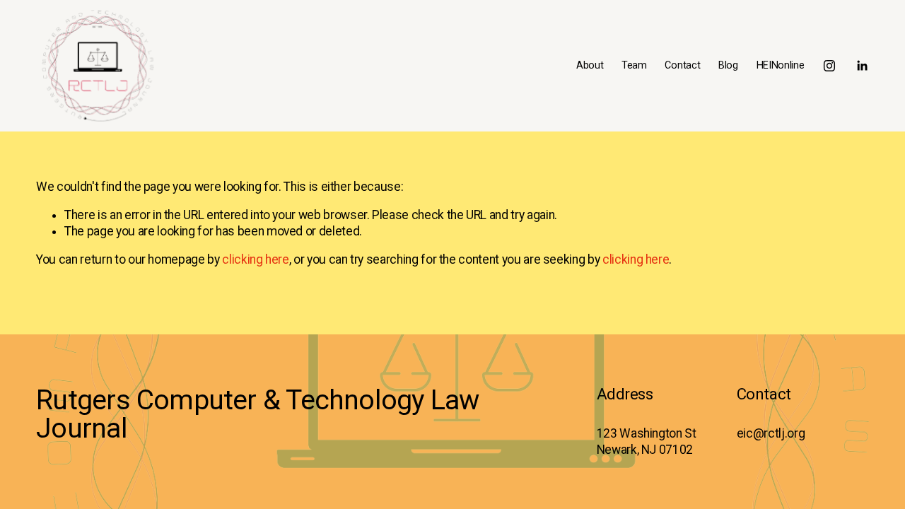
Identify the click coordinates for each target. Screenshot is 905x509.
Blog (728, 65)
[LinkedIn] (862, 66)
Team (634, 65)
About (590, 65)
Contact (682, 65)
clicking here (255, 259)
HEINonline (781, 65)
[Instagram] (829, 66)
